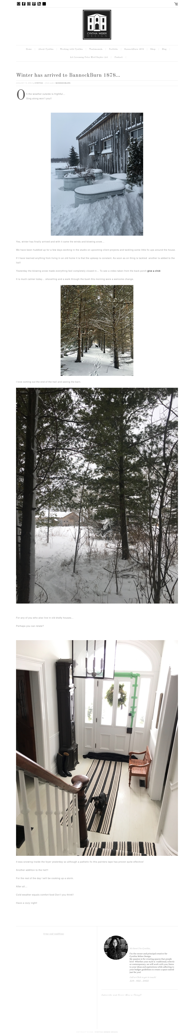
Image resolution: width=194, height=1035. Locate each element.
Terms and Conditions (53, 934)
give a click (153, 270)
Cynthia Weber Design (106, 1032)
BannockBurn (63, 83)
